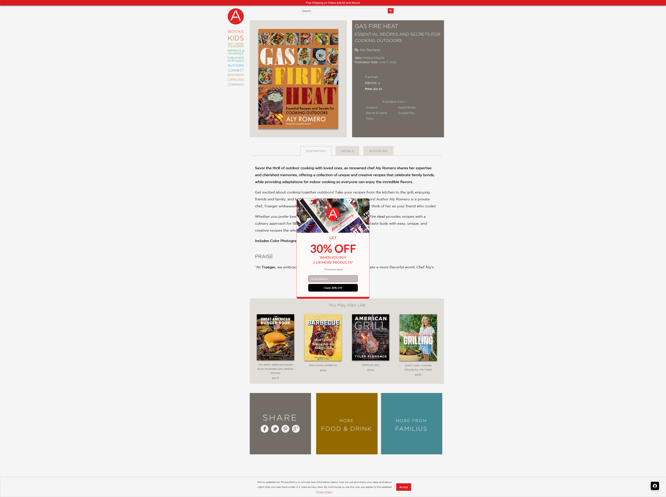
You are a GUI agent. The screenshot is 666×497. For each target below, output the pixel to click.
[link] (333, 214)
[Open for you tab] (655, 486)
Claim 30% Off (333, 287)
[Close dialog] (365, 203)
